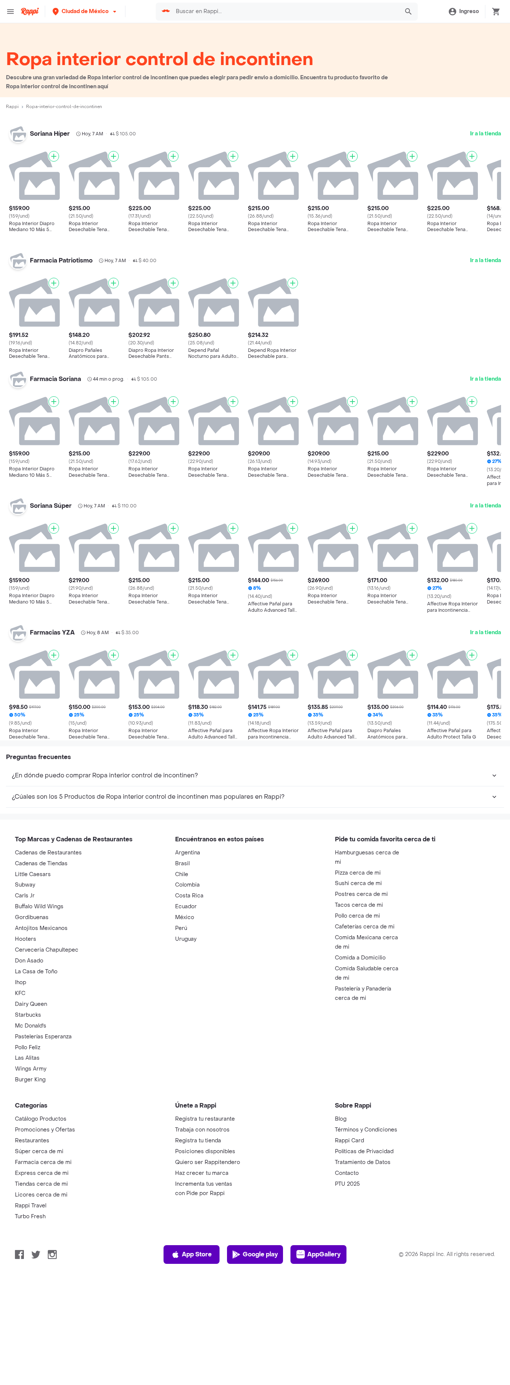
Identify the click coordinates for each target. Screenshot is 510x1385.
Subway (25, 884)
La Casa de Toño (36, 971)
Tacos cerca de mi (359, 905)
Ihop (20, 982)
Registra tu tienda (198, 1140)
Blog (340, 1119)
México (184, 917)
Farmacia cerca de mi (43, 1162)
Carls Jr (25, 895)
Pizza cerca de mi (358, 872)
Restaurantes (32, 1140)
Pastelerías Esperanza (43, 1036)
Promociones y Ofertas (45, 1129)
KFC (20, 993)
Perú (181, 928)
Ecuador (186, 906)
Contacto (347, 1173)
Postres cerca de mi (361, 894)
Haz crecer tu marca (201, 1173)
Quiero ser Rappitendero (207, 1162)
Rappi (12, 107)
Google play (260, 1254)
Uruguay (185, 939)
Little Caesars (33, 874)
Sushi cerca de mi (358, 883)
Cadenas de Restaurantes (48, 852)
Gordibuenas (32, 917)
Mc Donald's (30, 1025)
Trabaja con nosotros (202, 1129)
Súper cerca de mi (39, 1151)
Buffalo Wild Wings (39, 906)
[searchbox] (285, 12)
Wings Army (30, 1068)
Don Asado (29, 960)
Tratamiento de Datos (363, 1162)
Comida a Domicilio (360, 957)
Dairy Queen (31, 1004)
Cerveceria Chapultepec (46, 949)
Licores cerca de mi (41, 1194)
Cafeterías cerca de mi (365, 926)
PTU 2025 (347, 1184)
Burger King (30, 1079)
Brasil (182, 863)
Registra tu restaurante (205, 1119)
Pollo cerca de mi (357, 915)
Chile (181, 874)
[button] (85, 11)
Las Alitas (27, 1058)
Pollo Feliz (27, 1047)
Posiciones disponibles (205, 1151)
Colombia (187, 884)
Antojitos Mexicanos (41, 928)
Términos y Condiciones (366, 1129)
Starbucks (28, 1015)
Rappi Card (349, 1140)
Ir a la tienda (485, 133)
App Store (197, 1254)
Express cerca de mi (42, 1173)
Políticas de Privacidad (364, 1151)
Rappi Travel (30, 1205)
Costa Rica (189, 895)
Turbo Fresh (30, 1216)
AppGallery (323, 1254)
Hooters (25, 939)
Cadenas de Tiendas (41, 863)
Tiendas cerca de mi (41, 1184)
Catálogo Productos (40, 1119)
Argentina (187, 852)
